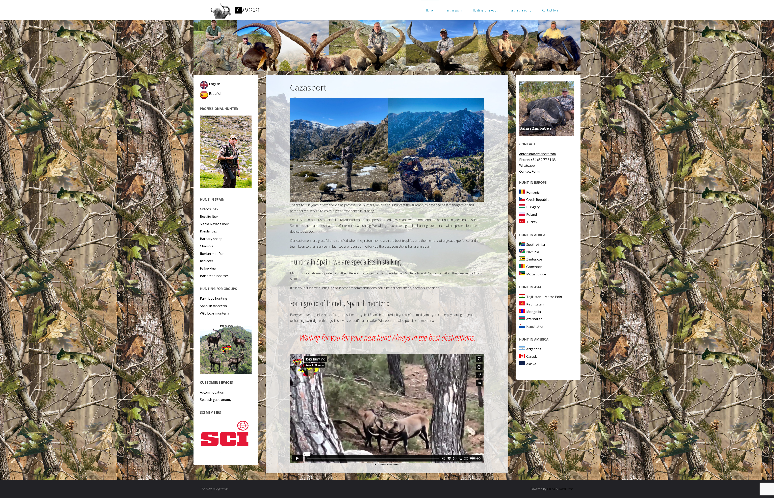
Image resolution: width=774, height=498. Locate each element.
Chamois (206, 246)
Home (430, 10)
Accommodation (212, 392)
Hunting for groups (485, 10)
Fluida (550, 489)
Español (215, 93)
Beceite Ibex (209, 216)
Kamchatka (534, 326)
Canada (532, 356)
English (214, 84)
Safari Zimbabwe (535, 128)
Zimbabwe (534, 259)
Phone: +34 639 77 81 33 (537, 159)
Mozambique (536, 274)
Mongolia (533, 311)
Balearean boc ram (214, 276)
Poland (531, 214)
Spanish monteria (213, 306)
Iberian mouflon (212, 253)
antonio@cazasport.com (537, 154)
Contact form (551, 10)
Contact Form (529, 171)
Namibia (532, 252)
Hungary (533, 207)
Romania (533, 192)
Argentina (533, 349)
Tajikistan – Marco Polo (544, 297)
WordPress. (566, 489)
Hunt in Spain (453, 10)
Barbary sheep (211, 238)
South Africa (535, 244)
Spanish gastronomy (215, 399)
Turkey (531, 222)
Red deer (206, 261)
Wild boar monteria (214, 313)
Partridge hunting (213, 298)
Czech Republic (537, 199)
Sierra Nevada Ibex (214, 224)
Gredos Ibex (209, 209)
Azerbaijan (534, 319)
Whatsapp (527, 165)
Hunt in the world (520, 10)
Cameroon (534, 267)
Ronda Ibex (208, 231)
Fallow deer (208, 268)
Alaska (531, 364)
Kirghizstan (535, 304)
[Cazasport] (220, 10)
